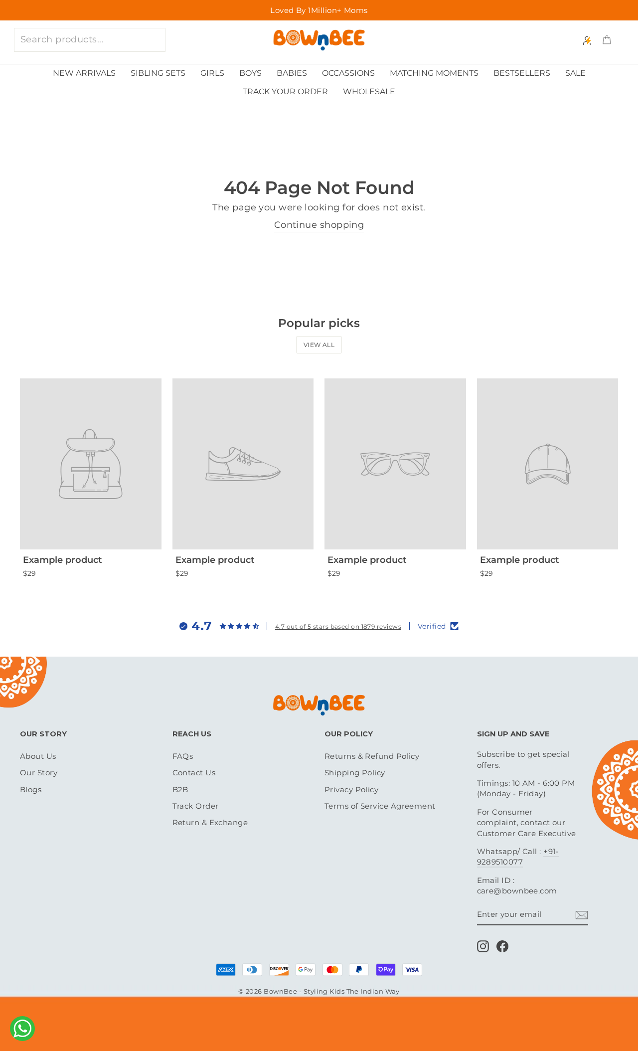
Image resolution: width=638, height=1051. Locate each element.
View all (319, 345)
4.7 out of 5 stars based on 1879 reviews (338, 626)
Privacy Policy (351, 789)
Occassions (348, 73)
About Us (38, 756)
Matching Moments (434, 73)
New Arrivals (84, 73)
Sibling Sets (158, 73)
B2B (180, 789)
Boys (250, 73)
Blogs (30, 789)
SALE (575, 73)
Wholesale (369, 91)
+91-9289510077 (518, 857)
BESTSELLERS (521, 73)
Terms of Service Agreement (380, 806)
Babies (292, 73)
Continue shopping (319, 224)
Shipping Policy (354, 772)
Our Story (38, 772)
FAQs (182, 756)
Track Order (195, 806)
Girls (212, 73)
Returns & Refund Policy (371, 756)
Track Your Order (285, 91)
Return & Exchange (210, 822)
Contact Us (194, 772)
